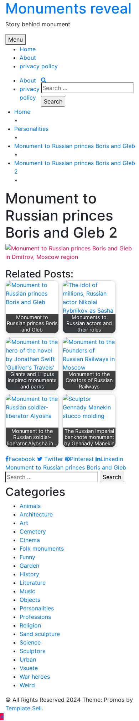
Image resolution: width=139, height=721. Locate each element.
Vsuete (29, 668)
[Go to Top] (2, 716)
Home (28, 49)
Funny (27, 557)
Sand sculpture (40, 633)
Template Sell (23, 708)
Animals (30, 505)
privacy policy (39, 66)
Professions (35, 616)
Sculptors (32, 650)
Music (27, 591)
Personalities (37, 608)
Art (24, 522)
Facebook (22, 458)
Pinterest (82, 458)
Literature (33, 582)
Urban (28, 659)
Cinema (30, 540)
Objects (30, 599)
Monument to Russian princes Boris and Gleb (65, 467)
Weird (27, 685)
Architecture (36, 514)
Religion (30, 625)
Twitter (52, 458)
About (28, 57)
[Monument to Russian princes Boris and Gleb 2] (69, 251)
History (29, 574)
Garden (29, 565)
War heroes (35, 676)
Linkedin (112, 458)
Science (30, 642)
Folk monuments (42, 548)
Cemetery (33, 531)
